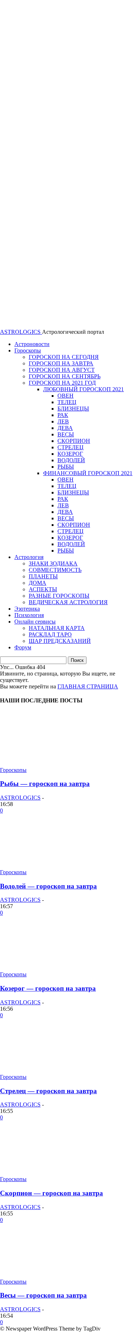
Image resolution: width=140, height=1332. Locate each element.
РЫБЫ (65, 467)
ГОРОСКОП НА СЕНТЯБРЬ (65, 376)
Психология (29, 615)
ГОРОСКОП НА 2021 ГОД (62, 383)
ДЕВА (65, 428)
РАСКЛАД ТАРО (50, 634)
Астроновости (32, 344)
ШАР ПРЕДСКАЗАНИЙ (60, 641)
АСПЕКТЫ (43, 589)
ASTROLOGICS (20, 798)
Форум (22, 647)
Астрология (28, 557)
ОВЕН (65, 396)
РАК (62, 415)
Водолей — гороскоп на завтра (48, 886)
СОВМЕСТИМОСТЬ (55, 570)
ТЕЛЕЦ (66, 402)
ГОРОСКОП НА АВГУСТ (62, 370)
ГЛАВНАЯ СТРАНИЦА (87, 686)
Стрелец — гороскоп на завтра (48, 1091)
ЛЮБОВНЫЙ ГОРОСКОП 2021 (83, 389)
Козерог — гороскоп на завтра (48, 988)
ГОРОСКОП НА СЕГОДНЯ (64, 357)
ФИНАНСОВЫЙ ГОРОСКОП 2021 (87, 473)
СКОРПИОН (73, 441)
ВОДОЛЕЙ (71, 460)
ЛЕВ (63, 421)
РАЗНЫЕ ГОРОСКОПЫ (59, 596)
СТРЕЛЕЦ (70, 447)
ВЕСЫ (65, 434)
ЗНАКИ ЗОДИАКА (53, 563)
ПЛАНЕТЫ (43, 576)
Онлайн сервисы (35, 621)
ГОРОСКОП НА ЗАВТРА (61, 363)
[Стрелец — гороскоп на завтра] (54, 1070)
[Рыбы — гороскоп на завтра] (54, 763)
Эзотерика (27, 609)
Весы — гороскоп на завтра (43, 1295)
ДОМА (37, 583)
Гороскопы (27, 350)
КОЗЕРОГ (70, 454)
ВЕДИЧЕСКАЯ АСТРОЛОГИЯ (68, 602)
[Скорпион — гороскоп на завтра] (54, 1173)
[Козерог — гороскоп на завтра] (54, 968)
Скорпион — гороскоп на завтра (51, 1193)
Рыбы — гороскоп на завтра (45, 783)
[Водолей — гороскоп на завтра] (54, 866)
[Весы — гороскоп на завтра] (54, 1275)
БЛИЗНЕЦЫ (73, 409)
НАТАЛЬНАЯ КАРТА (57, 628)
